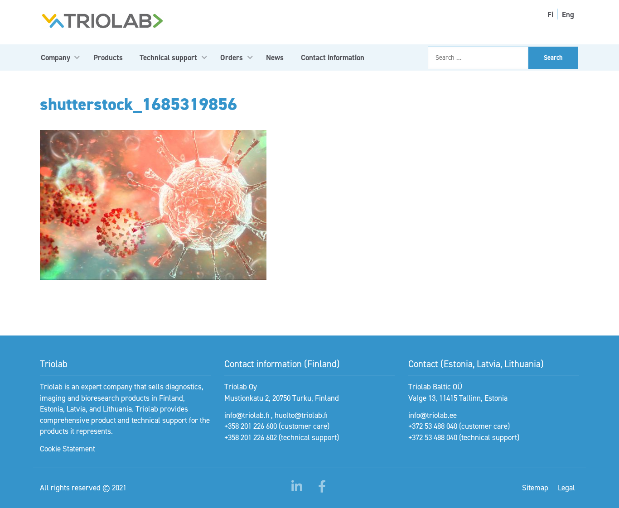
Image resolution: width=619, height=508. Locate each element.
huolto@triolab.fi (301, 415)
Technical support (168, 57)
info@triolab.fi (246, 415)
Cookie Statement (67, 449)
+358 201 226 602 (250, 437)
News (275, 57)
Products (108, 57)
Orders (231, 57)
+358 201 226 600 (250, 426)
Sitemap (535, 488)
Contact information (332, 57)
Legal (566, 488)
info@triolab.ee (432, 415)
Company (55, 57)
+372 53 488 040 (432, 426)
